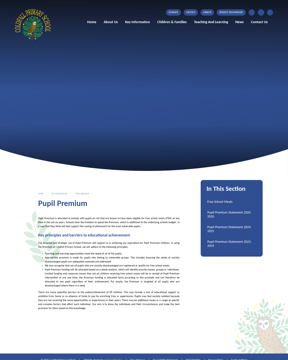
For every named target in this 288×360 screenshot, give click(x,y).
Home (41, 194)
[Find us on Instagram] (251, 12)
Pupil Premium (82, 194)
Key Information (59, 194)
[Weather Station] (261, 12)
